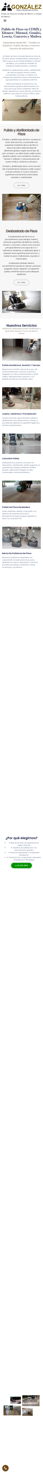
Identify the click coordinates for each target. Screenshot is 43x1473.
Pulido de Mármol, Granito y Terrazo (21, 365)
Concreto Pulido (10, 458)
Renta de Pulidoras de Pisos (16, 553)
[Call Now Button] (5, 1468)
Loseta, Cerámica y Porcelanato (19, 413)
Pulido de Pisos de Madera (16, 507)
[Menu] (5, 20)
